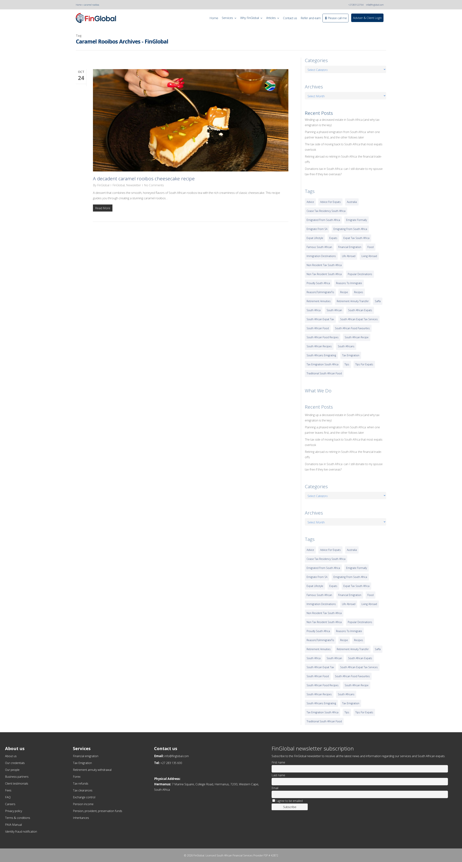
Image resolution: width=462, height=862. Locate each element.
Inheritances (81, 818)
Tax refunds (80, 783)
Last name (278, 775)
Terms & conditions (17, 818)
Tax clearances (82, 790)
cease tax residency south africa (326, 211)
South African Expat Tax (320, 319)
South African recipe (357, 337)
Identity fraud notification (21, 831)
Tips (347, 364)
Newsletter (133, 185)
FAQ (8, 797)
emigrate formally (356, 220)
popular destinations (360, 274)
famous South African (319, 247)
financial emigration (349, 247)
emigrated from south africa (323, 220)
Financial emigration (85, 756)
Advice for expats (330, 202)
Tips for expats (364, 364)
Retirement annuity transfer (353, 301)
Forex (76, 777)
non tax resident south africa (324, 274)
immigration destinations (321, 256)
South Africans (346, 346)
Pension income (83, 804)
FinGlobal (103, 185)
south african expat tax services (359, 319)
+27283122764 (355, 4)
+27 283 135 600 (171, 763)
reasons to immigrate (349, 283)
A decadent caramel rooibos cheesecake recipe (144, 178)
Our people (12, 770)
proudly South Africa (318, 283)
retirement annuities (319, 301)
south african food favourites (352, 328)
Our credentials (15, 763)
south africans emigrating (321, 355)
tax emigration (350, 355)
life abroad (348, 256)
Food (370, 247)
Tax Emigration (82, 763)
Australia (352, 202)
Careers (10, 804)
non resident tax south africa (324, 265)
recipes (358, 292)
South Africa (314, 310)
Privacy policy (13, 811)
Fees (8, 790)
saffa (378, 301)
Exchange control (84, 797)
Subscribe (289, 807)
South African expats (360, 310)
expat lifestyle (315, 238)
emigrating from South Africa (350, 229)
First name (278, 762)
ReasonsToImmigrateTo (320, 292)
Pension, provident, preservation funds (97, 811)
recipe (344, 292)
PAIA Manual (13, 825)
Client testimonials (16, 783)
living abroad (369, 256)
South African (334, 310)
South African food (318, 328)
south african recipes (319, 346)
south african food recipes (323, 337)
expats (333, 238)
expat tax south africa (356, 238)
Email (275, 788)
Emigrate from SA (317, 229)
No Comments (154, 185)
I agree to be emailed (289, 801)
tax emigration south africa (322, 364)
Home (79, 4)
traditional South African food (324, 373)
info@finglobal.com (375, 4)
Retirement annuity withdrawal (92, 770)
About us (11, 756)
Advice (310, 202)
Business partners (17, 777)
